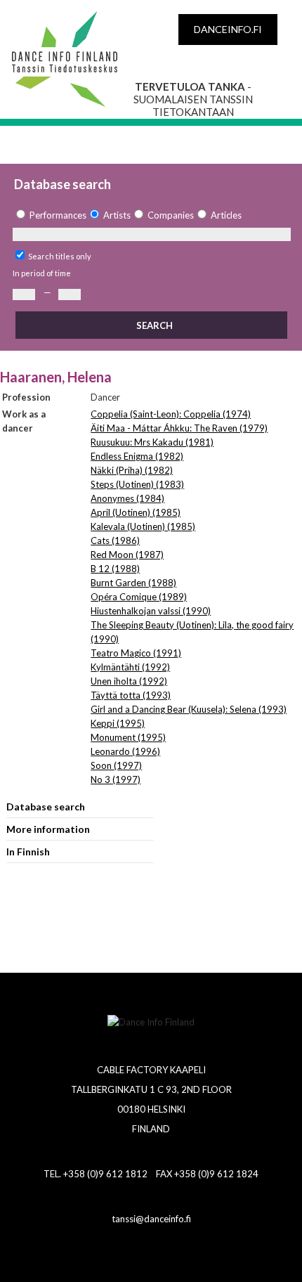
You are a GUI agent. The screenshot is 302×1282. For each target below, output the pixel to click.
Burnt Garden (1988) (133, 582)
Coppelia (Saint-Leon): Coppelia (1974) (171, 414)
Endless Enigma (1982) (137, 456)
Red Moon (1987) (127, 554)
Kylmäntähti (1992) (130, 667)
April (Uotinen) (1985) (135, 512)
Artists (117, 215)
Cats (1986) (115, 540)
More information (48, 829)
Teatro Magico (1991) (136, 653)
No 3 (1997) (115, 779)
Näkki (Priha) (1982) (132, 470)
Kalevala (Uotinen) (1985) (143, 526)
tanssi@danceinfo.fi (151, 1218)
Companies (170, 215)
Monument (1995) (128, 737)
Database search (45, 806)
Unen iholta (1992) (129, 681)
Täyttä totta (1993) (131, 695)
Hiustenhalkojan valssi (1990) (151, 610)
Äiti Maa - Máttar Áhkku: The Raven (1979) (179, 428)
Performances (57, 215)
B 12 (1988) (115, 568)
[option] (49, 215)
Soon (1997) (116, 765)
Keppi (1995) (118, 723)
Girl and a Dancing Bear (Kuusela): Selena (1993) (189, 709)
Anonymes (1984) (127, 498)
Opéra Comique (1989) (139, 596)
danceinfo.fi (228, 29)
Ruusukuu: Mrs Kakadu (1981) (152, 442)
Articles (226, 215)
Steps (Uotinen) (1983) (137, 484)
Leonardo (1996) (125, 751)
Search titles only (59, 256)
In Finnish (28, 851)
